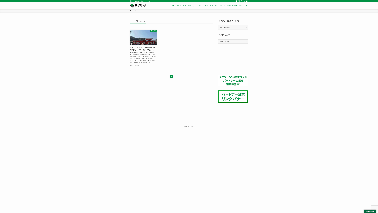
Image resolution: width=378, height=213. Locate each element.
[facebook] (236, 1)
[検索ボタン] (246, 5)
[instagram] (241, 1)
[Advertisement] (233, 59)
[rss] (244, 1)
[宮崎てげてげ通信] (138, 6)
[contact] (247, 1)
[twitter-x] (239, 1)
